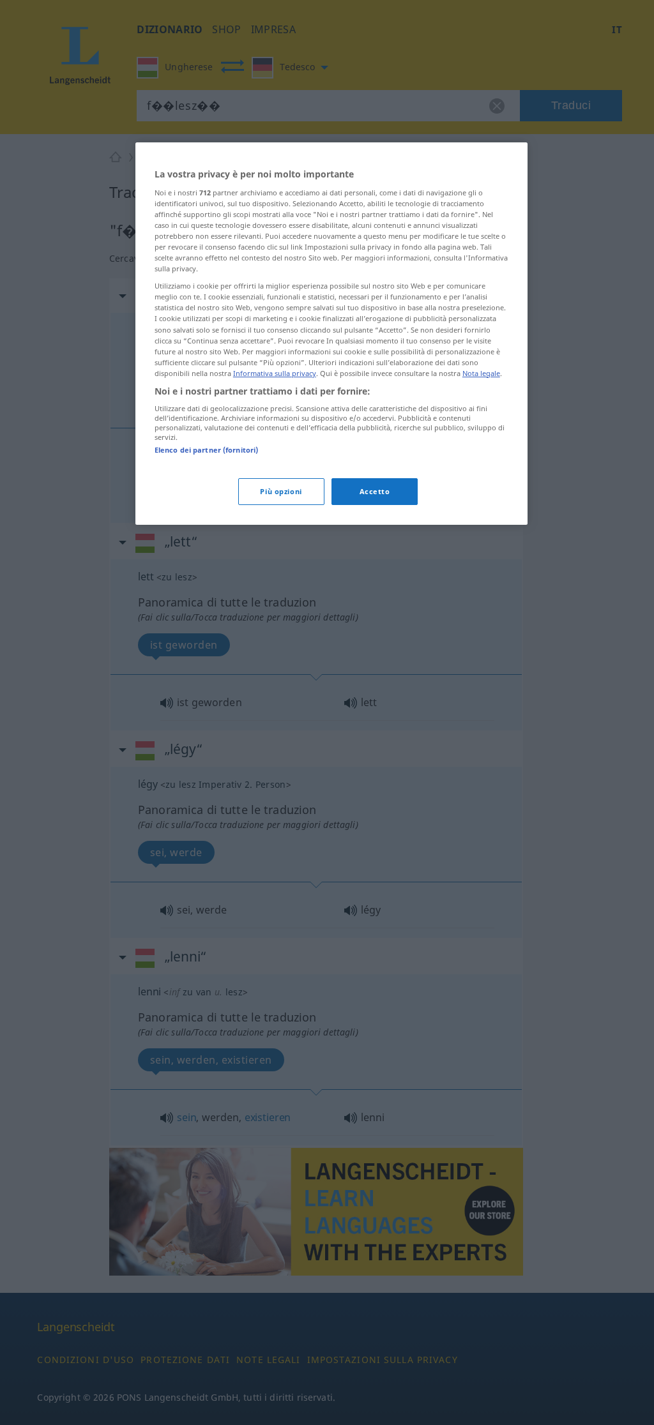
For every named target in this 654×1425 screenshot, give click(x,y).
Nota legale (481, 373)
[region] (331, 333)
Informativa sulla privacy (274, 373)
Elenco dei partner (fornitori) (206, 450)
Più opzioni (280, 491)
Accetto (375, 491)
